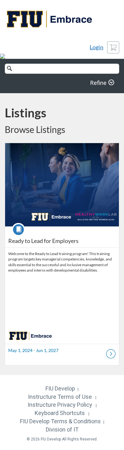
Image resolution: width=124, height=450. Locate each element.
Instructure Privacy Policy (60, 404)
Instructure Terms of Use (60, 396)
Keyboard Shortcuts (60, 413)
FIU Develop (60, 388)
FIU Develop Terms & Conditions (60, 421)
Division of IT (62, 429)
